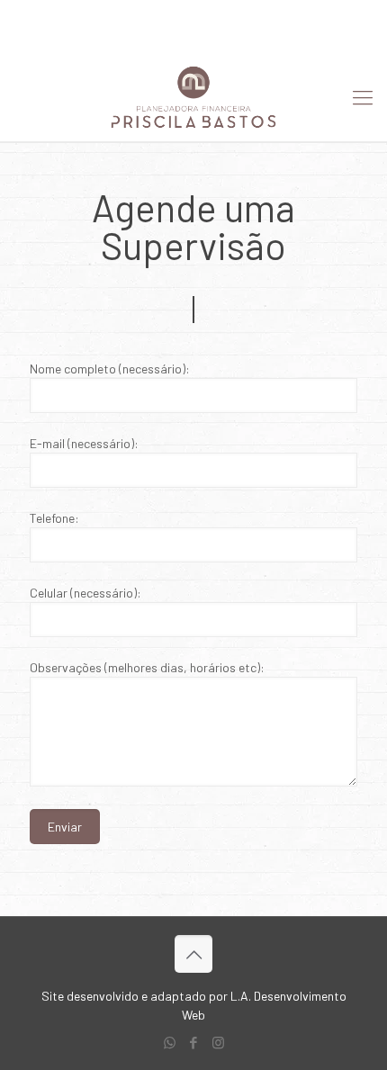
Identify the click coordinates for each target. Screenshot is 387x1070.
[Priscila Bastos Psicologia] (193, 96)
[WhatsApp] (170, 37)
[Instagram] (217, 37)
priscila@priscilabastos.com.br (269, 14)
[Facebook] (193, 37)
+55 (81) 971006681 (104, 14)
